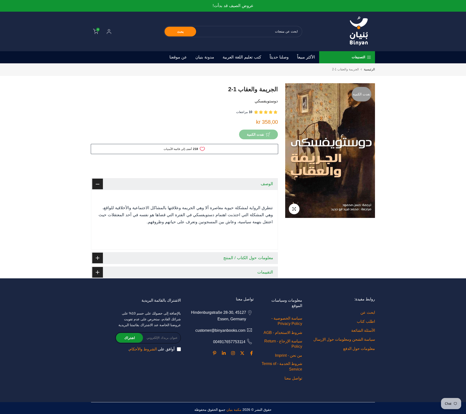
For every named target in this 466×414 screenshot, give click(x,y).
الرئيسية (369, 69)
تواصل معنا (293, 378)
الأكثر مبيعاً (306, 57)
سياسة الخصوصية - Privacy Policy (286, 321)
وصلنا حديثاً (279, 57)
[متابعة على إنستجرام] (233, 353)
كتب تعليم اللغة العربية (242, 57)
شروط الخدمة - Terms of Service (282, 366)
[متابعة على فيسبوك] (251, 353)
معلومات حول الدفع (359, 349)
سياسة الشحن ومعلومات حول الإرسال (344, 339)
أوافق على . (151, 349)
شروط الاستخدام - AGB (283, 333)
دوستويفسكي (266, 101)
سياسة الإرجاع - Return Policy (283, 343)
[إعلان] (233, 5)
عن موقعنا (178, 57)
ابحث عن (367, 312)
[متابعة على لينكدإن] (224, 353)
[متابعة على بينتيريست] (214, 353)
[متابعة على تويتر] (242, 353)
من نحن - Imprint (288, 355)
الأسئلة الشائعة (363, 330)
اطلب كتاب (366, 321)
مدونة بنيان (204, 57)
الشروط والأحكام (143, 349)
